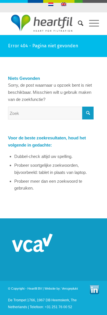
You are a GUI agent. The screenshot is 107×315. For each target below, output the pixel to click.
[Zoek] (77, 23)
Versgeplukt (70, 288)
